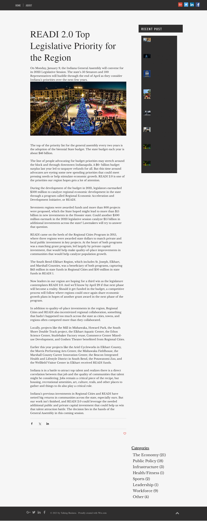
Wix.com (102, 512)
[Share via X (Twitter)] (39, 423)
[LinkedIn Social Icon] (192, 4)
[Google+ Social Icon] (180, 4)
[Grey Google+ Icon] (28, 512)
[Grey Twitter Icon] (34, 512)
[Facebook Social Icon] (198, 4)
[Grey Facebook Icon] (44, 512)
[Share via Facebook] (31, 423)
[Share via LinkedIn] (47, 423)
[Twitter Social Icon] (186, 4)
